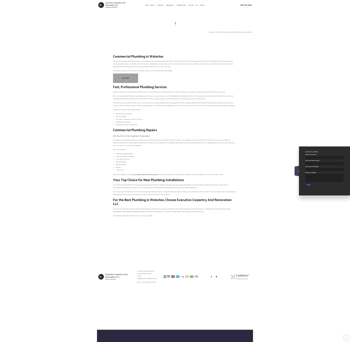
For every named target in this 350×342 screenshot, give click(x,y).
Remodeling (170, 5)
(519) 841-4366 (246, 5)
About (152, 5)
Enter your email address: (312, 166)
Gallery (191, 5)
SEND (308, 185)
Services (160, 5)
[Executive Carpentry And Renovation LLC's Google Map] (216, 277)
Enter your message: (310, 172)
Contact (202, 5)
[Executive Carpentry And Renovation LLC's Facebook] (211, 277)
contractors (117, 211)
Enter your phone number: (312, 160)
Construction (181, 5)
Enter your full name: (311, 154)
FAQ (197, 5)
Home (147, 5)
